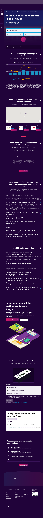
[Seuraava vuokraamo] (40, 121)
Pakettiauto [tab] (30, 62)
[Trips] (1, 22)
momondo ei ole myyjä (11, 478)
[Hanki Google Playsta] (35, 493)
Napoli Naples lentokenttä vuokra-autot (14, 427)
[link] (14, 130)
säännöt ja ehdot (17, 402)
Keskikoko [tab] (20, 62)
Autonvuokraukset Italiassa (15, 11)
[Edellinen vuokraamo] (7, 121)
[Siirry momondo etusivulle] (7, 5)
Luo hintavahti (24, 460)
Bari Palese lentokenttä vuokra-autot (13, 428)
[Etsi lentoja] (1, 9)
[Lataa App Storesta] (35, 495)
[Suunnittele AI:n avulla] (1, 19)
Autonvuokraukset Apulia (25, 11)
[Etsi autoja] (1, 14)
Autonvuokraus (8, 11)
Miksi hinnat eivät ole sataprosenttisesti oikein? (16, 482)
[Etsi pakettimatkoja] (1, 16)
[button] (2, 6)
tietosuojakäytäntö (24, 402)
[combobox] (9, 27)
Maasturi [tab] (25, 62)
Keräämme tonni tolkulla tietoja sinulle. (14, 480)
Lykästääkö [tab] (10, 421)
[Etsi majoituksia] (1, 12)
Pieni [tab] (15, 62)
